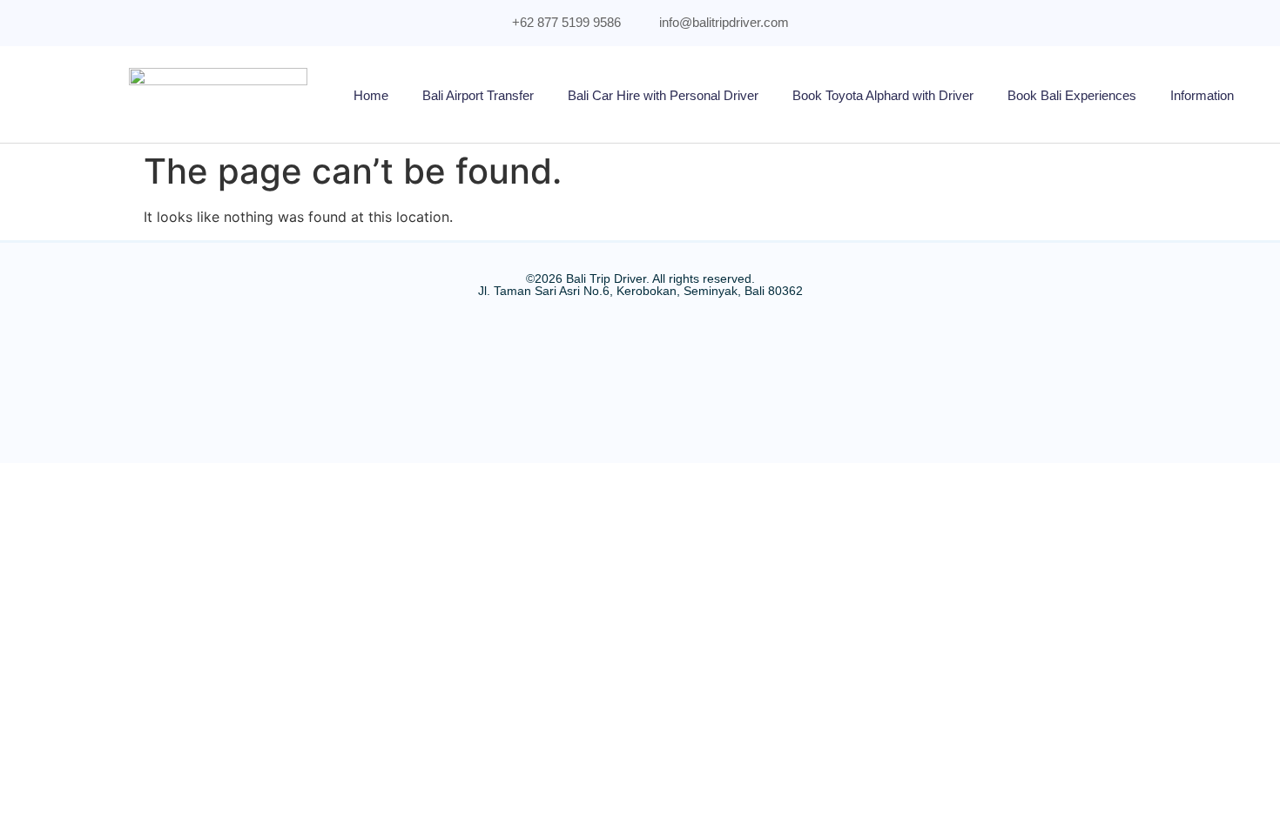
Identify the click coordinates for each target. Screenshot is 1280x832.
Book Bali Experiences (1071, 95)
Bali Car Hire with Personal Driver (663, 95)
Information (1202, 95)
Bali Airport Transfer (478, 95)
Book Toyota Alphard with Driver (882, 95)
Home (371, 95)
